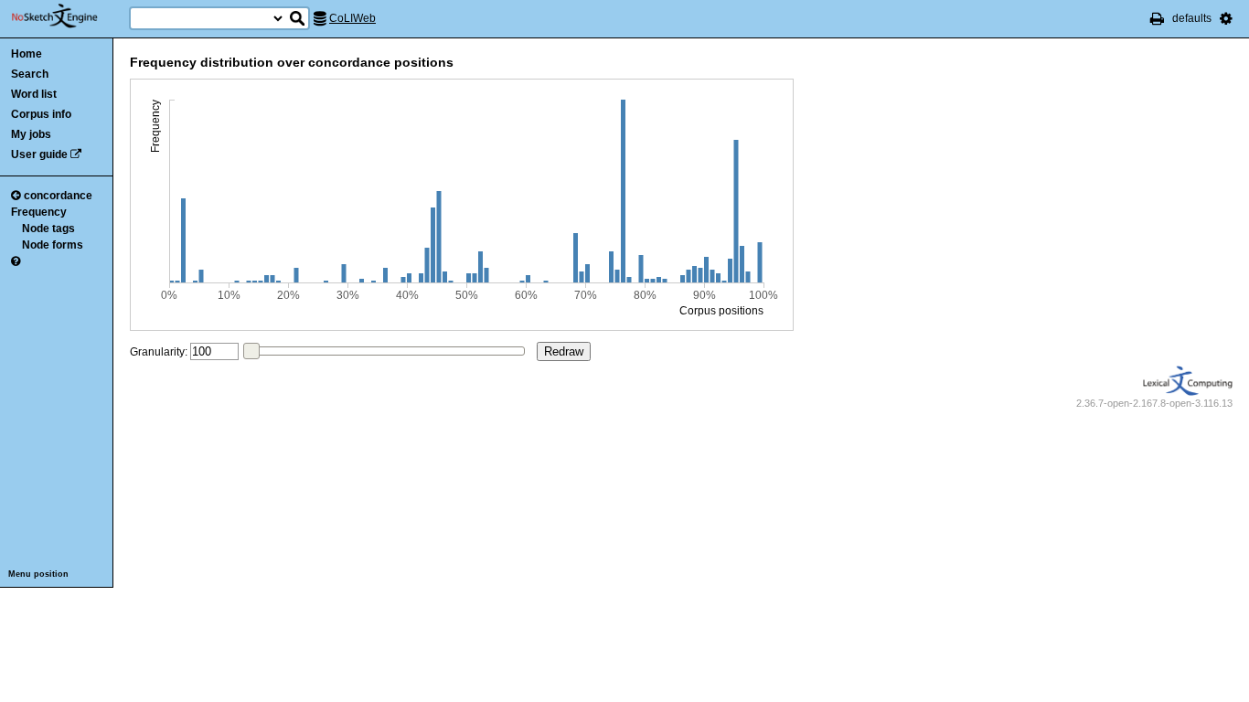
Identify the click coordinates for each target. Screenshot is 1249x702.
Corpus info (41, 114)
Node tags (48, 228)
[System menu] (1226, 18)
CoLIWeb (352, 18)
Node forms (52, 245)
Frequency (39, 212)
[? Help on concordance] (15, 261)
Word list (34, 94)
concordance (58, 195)
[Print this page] (1157, 18)
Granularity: (158, 352)
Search (29, 74)
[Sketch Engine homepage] (68, 16)
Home (26, 54)
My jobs (31, 134)
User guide (39, 154)
